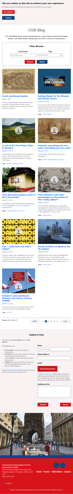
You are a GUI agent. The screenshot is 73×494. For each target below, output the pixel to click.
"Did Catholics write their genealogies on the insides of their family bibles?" (53, 197)
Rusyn (44, 114)
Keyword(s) (23, 51)
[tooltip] (41, 363)
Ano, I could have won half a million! (16, 247)
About (39, 471)
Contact (67, 471)
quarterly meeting (12, 164)
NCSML (9, 312)
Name (40, 345)
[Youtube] (62, 465)
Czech (23, 211)
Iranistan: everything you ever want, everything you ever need (54, 146)
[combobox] (50, 55)
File (40, 363)
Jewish (45, 160)
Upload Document (47, 369)
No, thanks (8, 12)
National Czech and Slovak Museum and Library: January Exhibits (17, 298)
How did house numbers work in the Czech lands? (18, 196)
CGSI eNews (57, 471)
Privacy (47, 471)
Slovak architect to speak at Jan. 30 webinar (54, 247)
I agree (8, 18)
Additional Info (43, 384)
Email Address (43, 354)
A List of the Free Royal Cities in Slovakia (17, 146)
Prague (49, 160)
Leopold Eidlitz (42, 154)
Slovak (49, 114)
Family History (11, 211)
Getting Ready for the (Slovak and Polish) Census (53, 97)
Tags (50, 51)
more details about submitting (15, 370)
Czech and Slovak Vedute (15, 96)
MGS (4, 483)
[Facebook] (56, 465)
